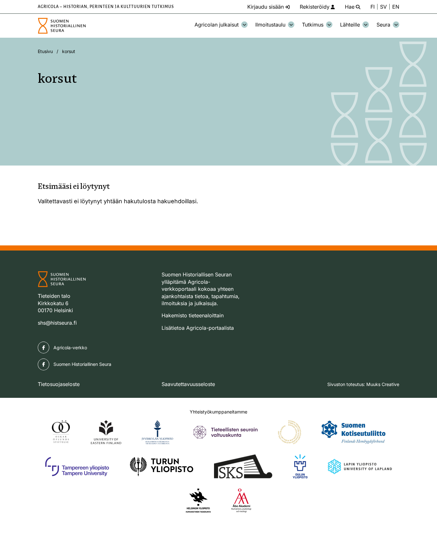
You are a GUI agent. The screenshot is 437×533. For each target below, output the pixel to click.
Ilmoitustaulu (270, 24)
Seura (383, 24)
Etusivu (45, 51)
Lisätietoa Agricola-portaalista (198, 328)
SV (383, 6)
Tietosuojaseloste (59, 384)
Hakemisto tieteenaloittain (193, 315)
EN (395, 6)
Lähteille (350, 24)
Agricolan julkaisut (217, 24)
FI (372, 6)
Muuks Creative (382, 384)
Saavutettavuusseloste (188, 384)
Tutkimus (312, 24)
